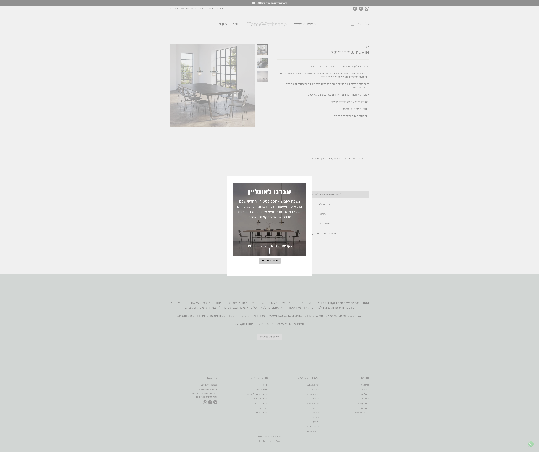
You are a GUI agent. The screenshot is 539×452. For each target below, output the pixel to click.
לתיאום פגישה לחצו (269, 260)
